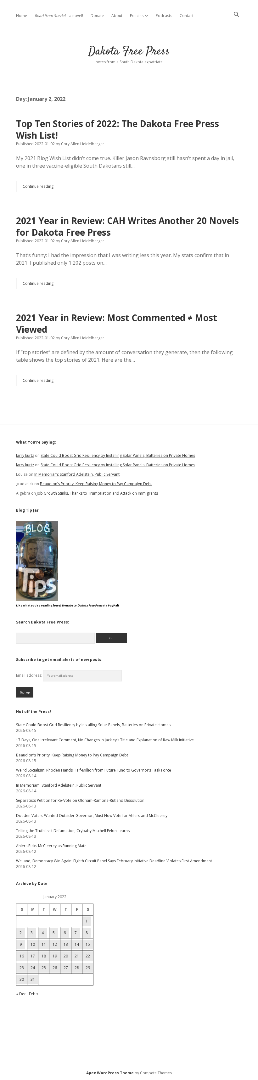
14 (77, 944)
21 (77, 956)
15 (88, 944)
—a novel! (59, 15)
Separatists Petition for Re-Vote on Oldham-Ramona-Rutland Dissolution (80, 800)
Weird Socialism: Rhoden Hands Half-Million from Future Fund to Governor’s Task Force (93, 770)
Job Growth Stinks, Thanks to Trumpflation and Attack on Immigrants (97, 493)
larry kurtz (25, 455)
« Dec (21, 994)
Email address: (29, 675)
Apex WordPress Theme (110, 1073)
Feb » (33, 994)
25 (44, 967)
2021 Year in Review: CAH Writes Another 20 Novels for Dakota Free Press (127, 226)
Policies (136, 15)
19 (55, 956)
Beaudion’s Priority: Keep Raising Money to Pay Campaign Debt (96, 483)
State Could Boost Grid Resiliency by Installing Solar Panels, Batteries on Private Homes (118, 455)
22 (88, 956)
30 (22, 979)
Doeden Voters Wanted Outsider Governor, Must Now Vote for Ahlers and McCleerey (91, 815)
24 (33, 967)
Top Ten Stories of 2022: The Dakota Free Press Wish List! (117, 129)
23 (22, 967)
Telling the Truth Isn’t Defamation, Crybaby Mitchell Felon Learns (73, 830)
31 (33, 979)
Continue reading (41, 187)
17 (33, 956)
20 (66, 956)
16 (22, 956)
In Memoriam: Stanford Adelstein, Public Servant (77, 474)
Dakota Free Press (129, 51)
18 (44, 956)
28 (77, 967)
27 (66, 967)
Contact (187, 15)
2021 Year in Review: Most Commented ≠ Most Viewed (116, 323)
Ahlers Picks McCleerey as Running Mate (51, 845)
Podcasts (164, 15)
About (116, 15)
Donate (97, 15)
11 (44, 944)
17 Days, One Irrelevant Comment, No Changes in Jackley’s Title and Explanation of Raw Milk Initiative (105, 740)
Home (21, 15)
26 (55, 967)
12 (55, 944)
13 (66, 944)
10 (33, 944)
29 (88, 967)
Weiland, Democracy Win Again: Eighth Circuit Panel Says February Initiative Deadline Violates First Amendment (114, 861)
